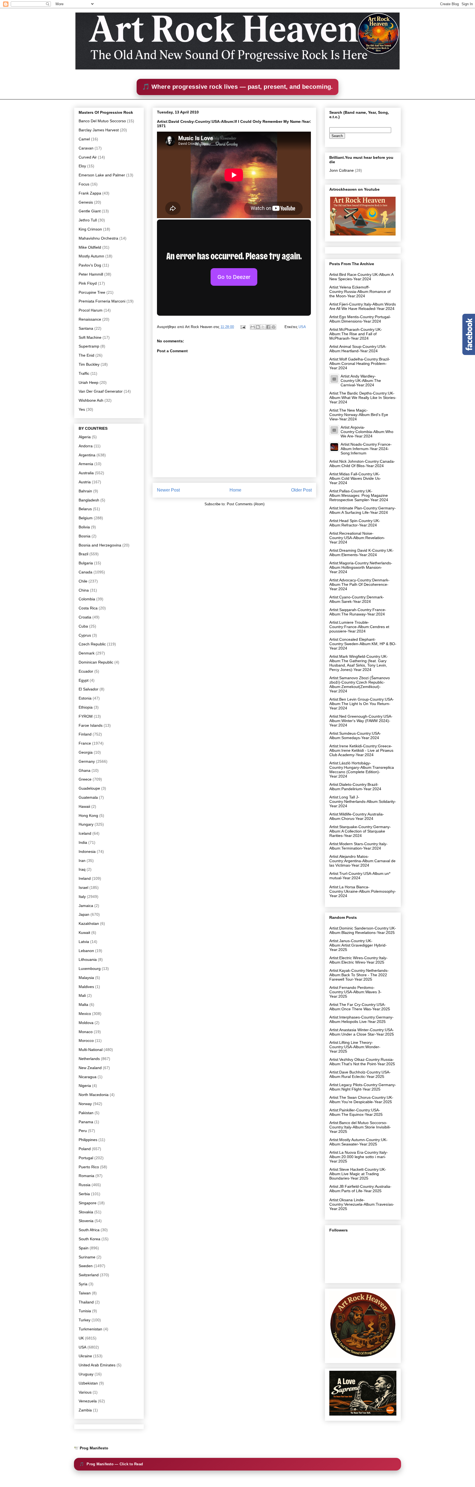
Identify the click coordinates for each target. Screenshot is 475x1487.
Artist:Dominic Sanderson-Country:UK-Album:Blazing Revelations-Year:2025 (362, 930)
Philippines (88, 1140)
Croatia (85, 617)
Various (85, 1392)
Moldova (86, 1022)
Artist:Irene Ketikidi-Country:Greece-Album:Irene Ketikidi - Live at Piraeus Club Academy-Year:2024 (361, 750)
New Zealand (90, 1068)
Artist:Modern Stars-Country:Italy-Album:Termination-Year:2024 (358, 846)
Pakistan (86, 1113)
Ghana (84, 770)
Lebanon (86, 950)
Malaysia (86, 977)
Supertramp (89, 346)
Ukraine (85, 1356)
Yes (82, 409)
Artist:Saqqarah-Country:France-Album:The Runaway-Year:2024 (357, 611)
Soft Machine (90, 337)
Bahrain (85, 491)
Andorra (86, 446)
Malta (83, 1004)
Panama (86, 1122)
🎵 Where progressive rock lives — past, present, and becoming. (237, 86)
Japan (84, 914)
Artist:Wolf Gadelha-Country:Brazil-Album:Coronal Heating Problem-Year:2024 (359, 363)
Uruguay (86, 1374)
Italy (82, 896)
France (85, 743)
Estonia (85, 698)
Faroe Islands (91, 725)
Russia (84, 1185)
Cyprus (85, 635)
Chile (83, 581)
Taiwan (85, 1293)
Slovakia (86, 1212)
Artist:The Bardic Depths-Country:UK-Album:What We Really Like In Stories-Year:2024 (362, 397)
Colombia (87, 599)
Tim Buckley (89, 364)
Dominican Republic (96, 662)
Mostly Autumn (91, 256)
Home (235, 490)
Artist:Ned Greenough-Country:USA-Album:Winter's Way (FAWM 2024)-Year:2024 (361, 720)
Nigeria (85, 1085)
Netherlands (89, 1058)
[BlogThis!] (258, 327)
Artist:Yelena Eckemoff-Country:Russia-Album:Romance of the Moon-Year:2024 (360, 291)
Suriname (87, 1257)
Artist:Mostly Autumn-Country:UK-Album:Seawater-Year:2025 (358, 1142)
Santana (86, 328)
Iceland (85, 833)
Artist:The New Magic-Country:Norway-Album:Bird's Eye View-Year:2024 (358, 414)
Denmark (87, 653)
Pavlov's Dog (90, 265)
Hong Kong (88, 815)
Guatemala (88, 797)
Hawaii (84, 806)
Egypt (84, 680)
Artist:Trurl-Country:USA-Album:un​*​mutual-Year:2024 (359, 875)
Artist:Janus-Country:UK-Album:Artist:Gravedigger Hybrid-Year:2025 (358, 945)
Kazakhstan (89, 923)
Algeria (85, 437)
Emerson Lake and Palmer (102, 175)
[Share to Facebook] (268, 327)
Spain (84, 1248)
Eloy (82, 166)
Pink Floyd (88, 283)
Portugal (86, 1158)
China (84, 590)
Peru (83, 1130)
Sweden (86, 1266)
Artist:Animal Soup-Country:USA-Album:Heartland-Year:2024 (357, 348)
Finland (85, 734)
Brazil (83, 554)
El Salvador (88, 689)
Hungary (86, 824)
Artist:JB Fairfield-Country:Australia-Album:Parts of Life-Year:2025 (360, 1188)
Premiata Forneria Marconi (102, 301)
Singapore (87, 1203)
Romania (86, 1175)
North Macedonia (94, 1094)
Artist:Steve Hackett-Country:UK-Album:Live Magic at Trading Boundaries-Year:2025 (357, 1173)
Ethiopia (86, 707)
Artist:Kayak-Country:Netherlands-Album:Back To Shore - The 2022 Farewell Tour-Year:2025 (359, 974)
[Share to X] (263, 327)
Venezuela (88, 1401)
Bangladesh (89, 500)
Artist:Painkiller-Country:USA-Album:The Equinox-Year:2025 (356, 1112)
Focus (84, 184)
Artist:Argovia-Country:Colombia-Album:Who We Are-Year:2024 (367, 431)
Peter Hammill (91, 274)
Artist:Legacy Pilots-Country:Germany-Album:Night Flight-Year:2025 (362, 1087)
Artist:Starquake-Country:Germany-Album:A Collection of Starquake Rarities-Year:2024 (360, 831)
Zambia (85, 1410)
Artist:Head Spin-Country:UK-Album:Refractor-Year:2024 (354, 522)
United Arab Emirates (97, 1365)
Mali (82, 995)
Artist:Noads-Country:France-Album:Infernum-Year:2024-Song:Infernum (366, 448)
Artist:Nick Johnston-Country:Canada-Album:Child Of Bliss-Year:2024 (362, 463)
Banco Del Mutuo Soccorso (102, 121)
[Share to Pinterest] (273, 327)
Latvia (84, 941)
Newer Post (168, 490)
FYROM (86, 716)
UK (81, 1338)
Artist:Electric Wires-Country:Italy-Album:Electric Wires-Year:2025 (358, 960)
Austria (85, 482)
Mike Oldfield (90, 247)
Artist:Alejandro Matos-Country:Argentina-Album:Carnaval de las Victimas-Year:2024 (362, 860)
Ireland (85, 878)
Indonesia (87, 851)
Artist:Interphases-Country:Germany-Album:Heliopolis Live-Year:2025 (361, 1019)
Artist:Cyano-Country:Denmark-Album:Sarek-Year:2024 (356, 599)
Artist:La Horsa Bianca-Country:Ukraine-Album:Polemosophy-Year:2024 (362, 891)
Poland (85, 1149)
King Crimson (90, 229)
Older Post (301, 490)
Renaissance (90, 319)
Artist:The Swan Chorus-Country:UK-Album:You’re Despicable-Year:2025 (361, 1099)
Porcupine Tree (92, 292)
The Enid (86, 355)
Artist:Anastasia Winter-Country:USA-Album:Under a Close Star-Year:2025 (361, 1032)
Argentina (87, 455)
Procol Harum (91, 310)
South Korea (89, 1239)
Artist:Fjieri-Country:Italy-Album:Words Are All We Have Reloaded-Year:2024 (362, 306)
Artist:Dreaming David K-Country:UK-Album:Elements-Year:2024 (361, 552)
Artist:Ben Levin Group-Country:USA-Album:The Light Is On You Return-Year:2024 (361, 703)
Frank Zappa (90, 193)
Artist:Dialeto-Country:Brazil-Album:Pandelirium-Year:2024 (355, 786)
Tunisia (85, 1311)
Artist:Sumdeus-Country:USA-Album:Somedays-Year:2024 (355, 735)
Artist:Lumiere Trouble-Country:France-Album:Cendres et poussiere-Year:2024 (359, 626)
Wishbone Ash (91, 400)
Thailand (86, 1302)
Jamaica (86, 905)
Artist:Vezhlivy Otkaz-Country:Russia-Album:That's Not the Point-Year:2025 (362, 1061)
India (83, 842)
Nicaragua (87, 1077)
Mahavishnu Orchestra (98, 238)
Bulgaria (86, 563)
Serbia (84, 1194)
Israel (83, 887)
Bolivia (84, 527)
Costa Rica (88, 608)
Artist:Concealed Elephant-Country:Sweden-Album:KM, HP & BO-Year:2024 (362, 643)
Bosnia (84, 536)
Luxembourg (90, 968)
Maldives (86, 986)
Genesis (86, 202)
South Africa (89, 1230)
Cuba (83, 626)
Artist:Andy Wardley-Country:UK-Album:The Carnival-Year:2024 (361, 380)
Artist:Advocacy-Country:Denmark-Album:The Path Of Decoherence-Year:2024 (359, 584)
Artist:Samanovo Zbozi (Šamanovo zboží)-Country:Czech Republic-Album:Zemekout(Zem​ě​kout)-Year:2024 (359, 684)
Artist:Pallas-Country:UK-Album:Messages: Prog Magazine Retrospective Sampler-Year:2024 (358, 495)
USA (302, 327)
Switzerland (89, 1275)
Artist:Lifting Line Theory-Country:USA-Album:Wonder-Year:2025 (354, 1046)
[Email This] (252, 327)
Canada (85, 572)
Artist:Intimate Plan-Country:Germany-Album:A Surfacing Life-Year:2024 (362, 510)
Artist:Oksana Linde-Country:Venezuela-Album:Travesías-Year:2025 (361, 1204)
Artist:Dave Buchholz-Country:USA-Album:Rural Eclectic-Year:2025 (360, 1074)
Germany (87, 761)
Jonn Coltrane (341, 170)
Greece (85, 779)
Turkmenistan (90, 1329)
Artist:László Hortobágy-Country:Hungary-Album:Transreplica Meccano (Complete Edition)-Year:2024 (361, 769)
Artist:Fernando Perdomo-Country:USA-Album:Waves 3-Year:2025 (355, 991)
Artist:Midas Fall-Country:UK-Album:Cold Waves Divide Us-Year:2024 (355, 478)
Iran (82, 860)
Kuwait (84, 932)
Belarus (85, 509)
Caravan (86, 148)
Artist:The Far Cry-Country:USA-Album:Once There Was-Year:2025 (359, 1006)
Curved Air (88, 157)
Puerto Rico (89, 1167)
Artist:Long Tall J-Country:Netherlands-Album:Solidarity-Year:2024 (362, 801)
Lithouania (88, 959)
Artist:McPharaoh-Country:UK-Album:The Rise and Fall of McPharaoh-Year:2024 (355, 333)
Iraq (82, 869)
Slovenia (86, 1221)
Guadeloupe (89, 788)
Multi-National (91, 1049)
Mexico (85, 1013)
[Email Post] (243, 327)
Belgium (86, 518)
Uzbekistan (88, 1383)
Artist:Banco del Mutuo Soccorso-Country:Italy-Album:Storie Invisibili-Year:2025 (360, 1127)
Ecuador (86, 671)
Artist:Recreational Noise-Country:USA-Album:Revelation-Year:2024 (357, 537)
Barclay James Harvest (99, 130)
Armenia (86, 464)
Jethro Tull (88, 220)
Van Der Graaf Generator (101, 391)
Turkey (84, 1320)
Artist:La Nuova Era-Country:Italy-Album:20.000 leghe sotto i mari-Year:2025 (358, 1156)
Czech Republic (92, 644)
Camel (84, 139)
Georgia (86, 752)
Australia (86, 473)
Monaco (86, 1032)
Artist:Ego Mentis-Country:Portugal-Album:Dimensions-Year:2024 (360, 319)
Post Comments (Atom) (245, 504)
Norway (85, 1104)
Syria (83, 1284)
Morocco (86, 1040)
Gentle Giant (90, 211)
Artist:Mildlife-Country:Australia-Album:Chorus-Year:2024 (356, 816)
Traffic (84, 373)
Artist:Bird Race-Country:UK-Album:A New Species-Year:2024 (361, 276)
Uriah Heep (88, 382)
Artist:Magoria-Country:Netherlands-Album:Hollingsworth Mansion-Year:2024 (360, 567)
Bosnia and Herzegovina (100, 545)
